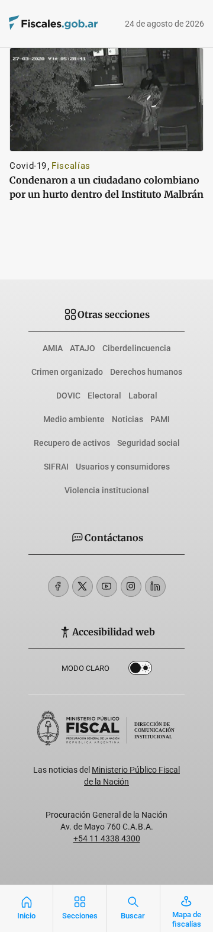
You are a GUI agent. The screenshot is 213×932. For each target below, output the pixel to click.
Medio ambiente (74, 419)
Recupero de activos (72, 443)
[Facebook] (58, 586)
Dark (140, 670)
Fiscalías (71, 166)
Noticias (127, 419)
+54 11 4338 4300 (106, 838)
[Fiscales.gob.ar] (36, 24)
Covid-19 (28, 166)
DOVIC (68, 395)
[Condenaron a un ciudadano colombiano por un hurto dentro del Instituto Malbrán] (106, 99)
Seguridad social (148, 443)
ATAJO (82, 348)
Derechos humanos (146, 372)
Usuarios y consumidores (123, 466)
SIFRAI (56, 466)
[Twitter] (82, 586)
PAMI (160, 419)
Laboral (142, 395)
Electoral (104, 395)
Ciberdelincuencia (136, 348)
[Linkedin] (155, 586)
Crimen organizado (67, 372)
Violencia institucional (106, 490)
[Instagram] (131, 586)
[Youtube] (106, 586)
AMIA (53, 348)
